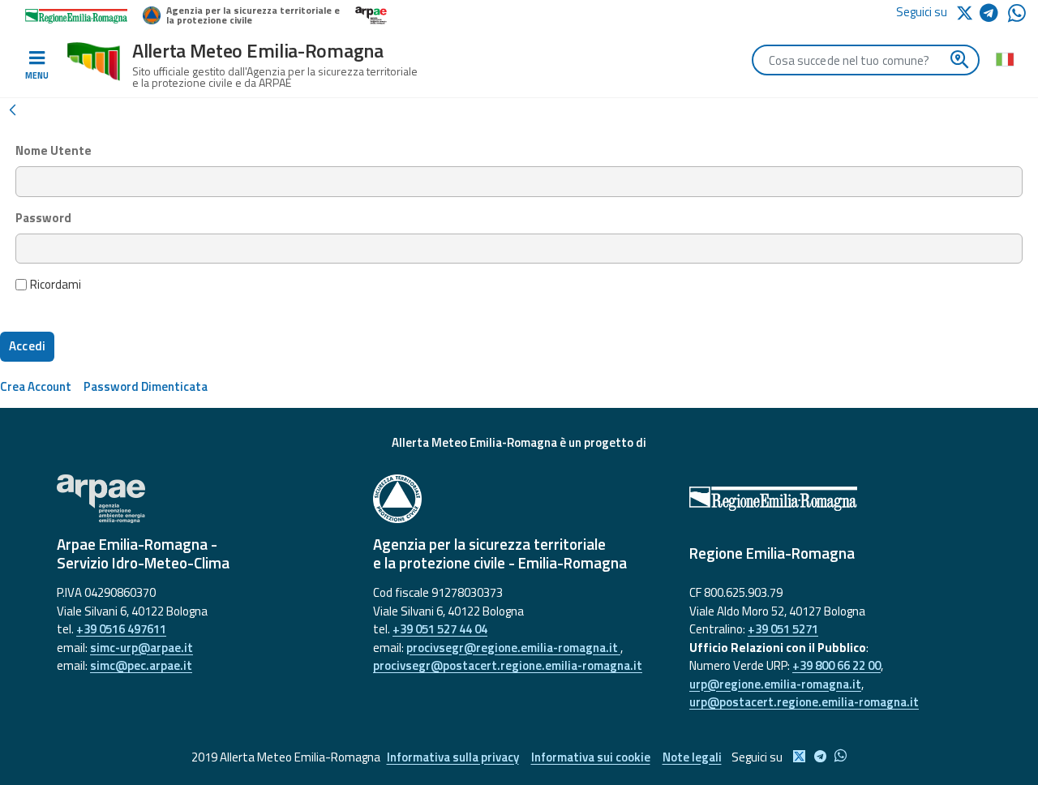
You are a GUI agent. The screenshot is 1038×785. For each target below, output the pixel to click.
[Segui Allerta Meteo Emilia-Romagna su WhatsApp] (1017, 17)
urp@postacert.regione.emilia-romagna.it (804, 702)
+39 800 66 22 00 (836, 665)
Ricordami (55, 285)
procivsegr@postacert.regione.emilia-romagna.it (507, 665)
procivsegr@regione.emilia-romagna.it (513, 647)
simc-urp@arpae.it (141, 647)
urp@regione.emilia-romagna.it (775, 684)
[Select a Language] (1004, 58)
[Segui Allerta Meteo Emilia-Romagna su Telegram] (994, 15)
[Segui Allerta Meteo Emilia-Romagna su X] (967, 11)
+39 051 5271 (783, 629)
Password (43, 218)
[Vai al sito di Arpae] (203, 498)
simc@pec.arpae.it (141, 665)
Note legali (692, 757)
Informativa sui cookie (590, 757)
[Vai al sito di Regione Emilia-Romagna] (835, 498)
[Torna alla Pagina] (12, 109)
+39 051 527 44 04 (439, 629)
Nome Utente (53, 151)
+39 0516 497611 (121, 629)
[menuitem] (35, 386)
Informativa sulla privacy (453, 757)
